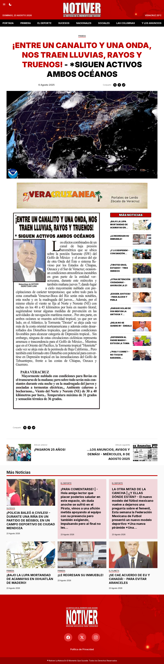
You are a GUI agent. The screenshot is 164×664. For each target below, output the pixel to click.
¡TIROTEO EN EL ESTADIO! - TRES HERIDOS (119, 268)
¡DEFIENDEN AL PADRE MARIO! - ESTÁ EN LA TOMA (119, 340)
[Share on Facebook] (119, 85)
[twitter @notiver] (82, 637)
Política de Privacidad (82, 649)
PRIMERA (25, 23)
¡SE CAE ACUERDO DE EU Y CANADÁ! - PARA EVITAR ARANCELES (129, 579)
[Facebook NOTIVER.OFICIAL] (68, 637)
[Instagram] (96, 637)
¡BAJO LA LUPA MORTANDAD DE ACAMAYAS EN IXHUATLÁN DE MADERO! (119, 227)
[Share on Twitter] (115, 85)
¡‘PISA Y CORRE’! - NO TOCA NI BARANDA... (119, 354)
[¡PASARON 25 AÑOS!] (19, 452)
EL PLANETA (114, 571)
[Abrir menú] (4, 4)
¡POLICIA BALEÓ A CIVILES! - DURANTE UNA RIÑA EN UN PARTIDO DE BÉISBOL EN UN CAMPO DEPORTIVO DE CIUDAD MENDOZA (31, 520)
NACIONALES (83, 23)
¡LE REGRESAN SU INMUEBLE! (80, 575)
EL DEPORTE (44, 23)
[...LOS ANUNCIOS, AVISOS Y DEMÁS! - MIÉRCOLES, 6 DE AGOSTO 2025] (145, 452)
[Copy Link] (124, 85)
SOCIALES (104, 23)
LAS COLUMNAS (125, 23)
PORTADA (8, 23)
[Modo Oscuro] (10, 4)
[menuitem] (82, 649)
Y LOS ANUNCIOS (151, 23)
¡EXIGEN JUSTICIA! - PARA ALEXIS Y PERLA (120, 296)
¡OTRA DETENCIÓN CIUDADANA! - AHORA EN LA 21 (120, 282)
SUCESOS (63, 23)
